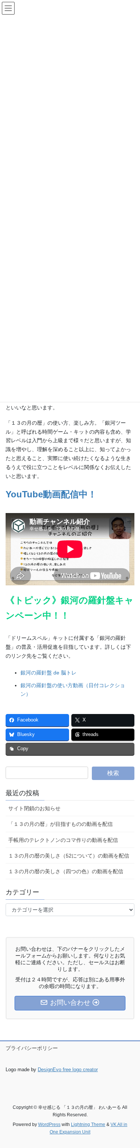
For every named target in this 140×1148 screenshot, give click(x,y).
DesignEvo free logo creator (68, 1069)
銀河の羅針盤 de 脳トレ (49, 673)
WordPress (49, 1124)
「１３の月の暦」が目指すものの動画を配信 (60, 824)
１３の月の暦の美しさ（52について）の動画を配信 (68, 856)
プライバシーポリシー (32, 1048)
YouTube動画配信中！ (51, 494)
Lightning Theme (88, 1124)
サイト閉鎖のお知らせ (34, 808)
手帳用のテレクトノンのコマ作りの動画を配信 (63, 840)
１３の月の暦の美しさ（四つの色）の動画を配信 (65, 871)
